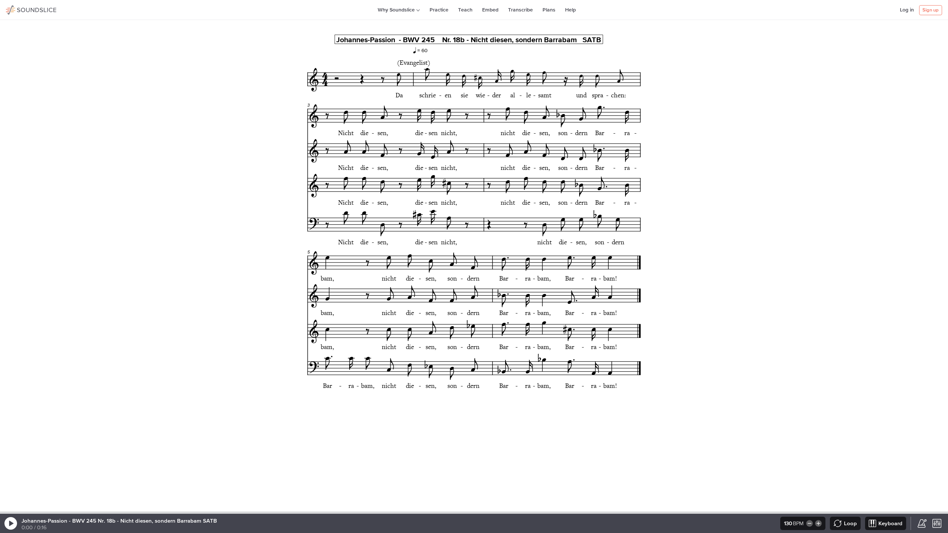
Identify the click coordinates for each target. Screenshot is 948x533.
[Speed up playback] (819, 523)
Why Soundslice (396, 10)
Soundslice (20, 9)
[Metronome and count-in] (922, 523)
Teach (465, 10)
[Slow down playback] (809, 523)
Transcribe (520, 10)
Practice (439, 10)
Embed (490, 10)
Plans (549, 10)
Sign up (930, 10)
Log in (907, 10)
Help (570, 10)
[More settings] (937, 523)
